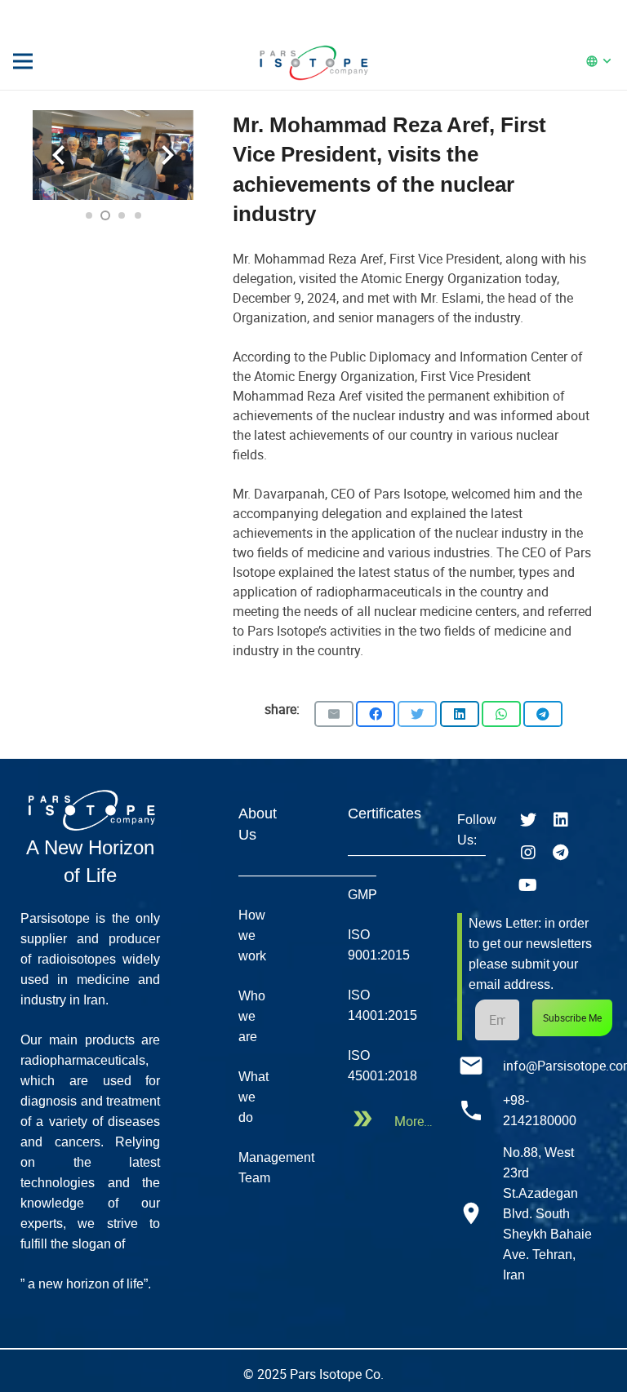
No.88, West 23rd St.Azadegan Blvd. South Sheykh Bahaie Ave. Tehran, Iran (547, 1214)
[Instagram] (528, 852)
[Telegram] (561, 852)
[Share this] (375, 714)
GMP (362, 895)
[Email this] (334, 714)
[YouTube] (528, 885)
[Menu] (22, 61)
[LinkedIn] (561, 820)
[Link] (313, 61)
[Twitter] (528, 820)
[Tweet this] (417, 714)
